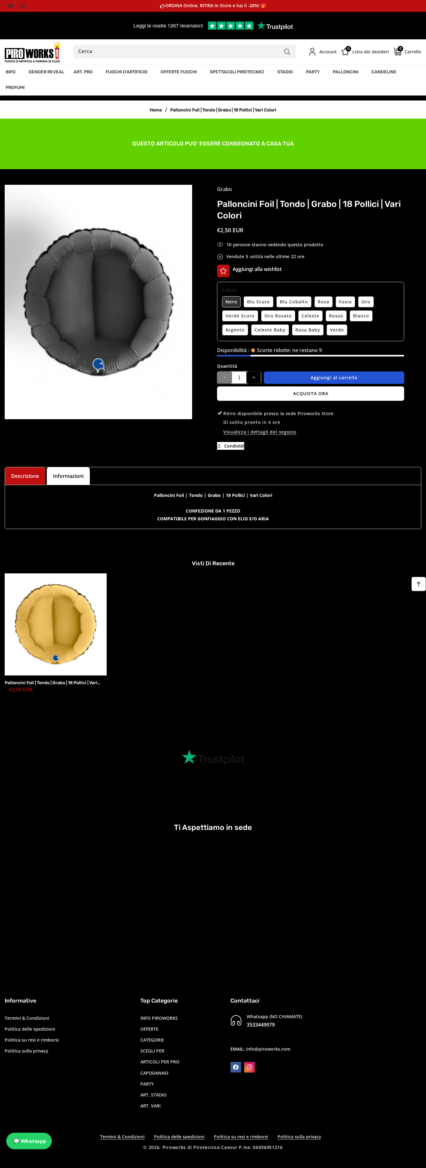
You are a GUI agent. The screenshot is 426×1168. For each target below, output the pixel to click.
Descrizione (25, 476)
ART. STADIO (153, 1094)
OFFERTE (149, 1029)
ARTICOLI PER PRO (159, 1062)
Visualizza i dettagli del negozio (260, 432)
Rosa (323, 302)
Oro (365, 302)
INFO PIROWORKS (159, 1018)
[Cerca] (287, 52)
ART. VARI (150, 1105)
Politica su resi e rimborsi (32, 1040)
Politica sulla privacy (26, 1050)
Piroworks (174, 1147)
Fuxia (345, 302)
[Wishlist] (223, 271)
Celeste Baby (270, 330)
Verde (337, 330)
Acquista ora (310, 393)
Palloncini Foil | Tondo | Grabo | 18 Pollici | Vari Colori (51, 683)
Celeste (310, 316)
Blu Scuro (258, 302)
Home (156, 110)
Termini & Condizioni (27, 1018)
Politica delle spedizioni (30, 1029)
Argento (235, 330)
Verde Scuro (240, 316)
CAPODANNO (154, 1073)
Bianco (361, 316)
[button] (12, 72)
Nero (231, 302)
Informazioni (68, 476)
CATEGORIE (152, 1040)
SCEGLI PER (152, 1050)
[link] (213, 143)
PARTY (147, 1084)
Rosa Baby (307, 330)
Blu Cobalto (294, 302)
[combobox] (185, 52)
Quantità (227, 366)
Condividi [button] (234, 446)
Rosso (336, 316)
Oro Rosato (278, 316)
